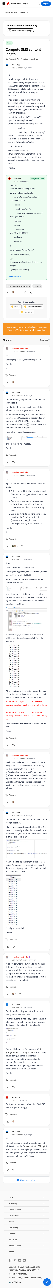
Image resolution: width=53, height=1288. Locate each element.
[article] (26, 365)
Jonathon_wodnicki (20, 348)
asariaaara (18, 178)
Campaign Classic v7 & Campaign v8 (16, 12)
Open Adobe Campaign (22, 30)
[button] (14, 59)
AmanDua (16, 65)
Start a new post (23, 330)
